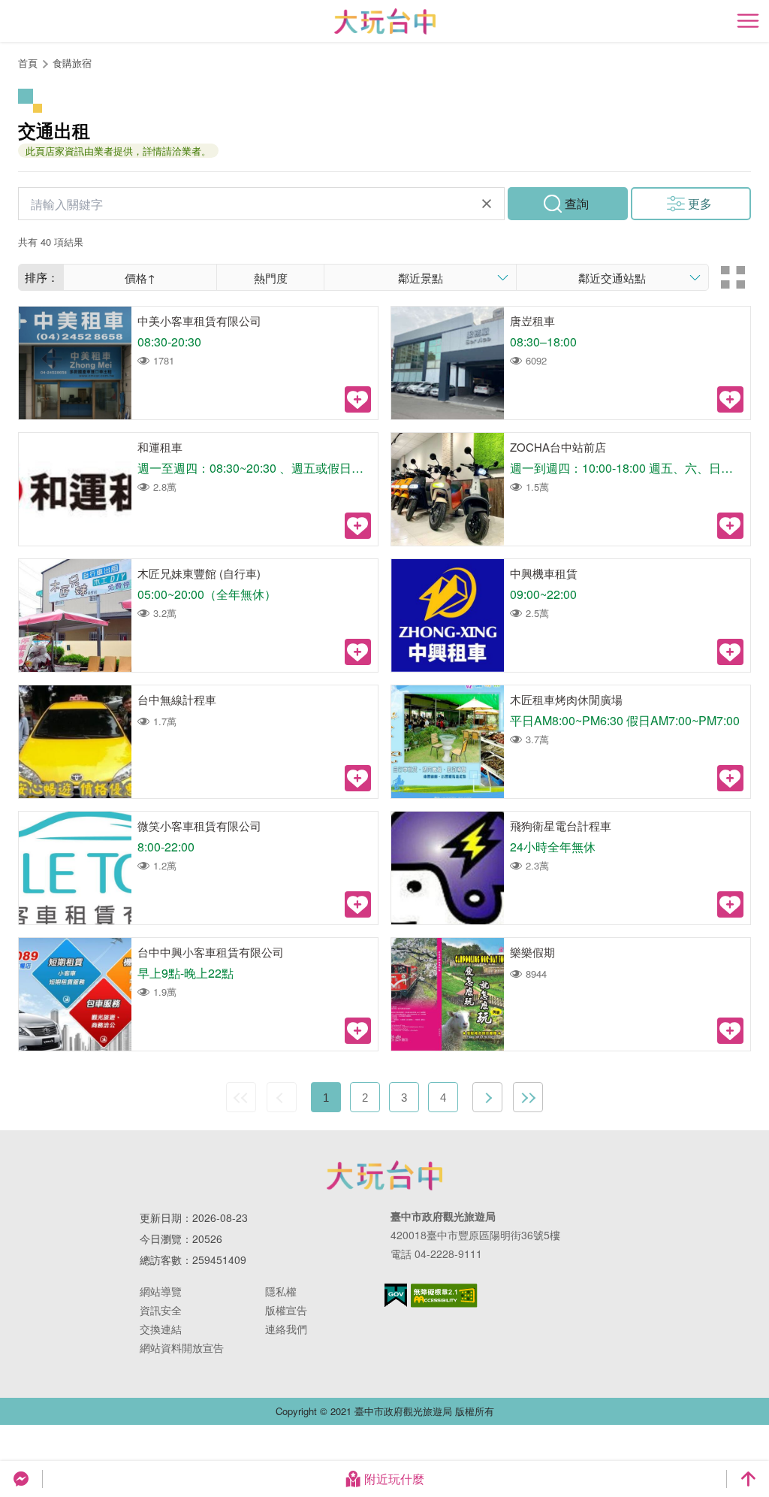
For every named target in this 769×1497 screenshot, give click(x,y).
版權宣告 (286, 1309)
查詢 (577, 203)
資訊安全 (161, 1309)
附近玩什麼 (394, 1478)
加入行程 (358, 399)
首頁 (28, 63)
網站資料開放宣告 (182, 1347)
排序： (42, 277)
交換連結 (161, 1328)
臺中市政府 (384, 1175)
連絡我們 (286, 1328)
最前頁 (241, 1097)
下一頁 (487, 1097)
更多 (700, 203)
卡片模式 (733, 277)
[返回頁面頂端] (748, 1479)
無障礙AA (444, 1296)
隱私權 (281, 1291)
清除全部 (487, 204)
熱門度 (271, 278)
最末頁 (528, 1097)
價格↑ (140, 278)
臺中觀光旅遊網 (385, 21)
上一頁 (282, 1097)
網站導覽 (161, 1291)
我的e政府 (395, 1295)
